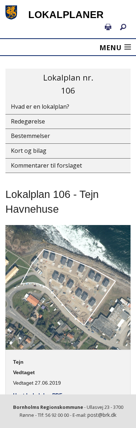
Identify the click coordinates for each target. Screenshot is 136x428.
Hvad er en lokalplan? (40, 107)
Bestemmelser (30, 136)
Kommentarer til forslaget (46, 165)
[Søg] (123, 27)
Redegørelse (28, 121)
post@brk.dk (101, 414)
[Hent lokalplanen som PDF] (107, 27)
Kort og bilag (28, 151)
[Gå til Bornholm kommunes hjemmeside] (11, 12)
